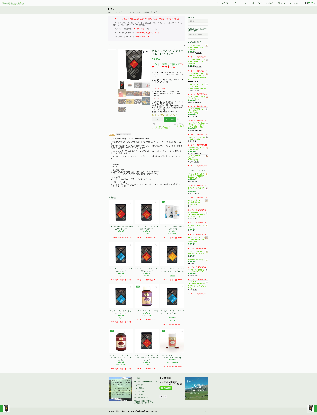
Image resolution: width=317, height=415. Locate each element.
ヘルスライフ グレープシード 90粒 (146, 311)
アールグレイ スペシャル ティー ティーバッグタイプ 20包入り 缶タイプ (172, 313)
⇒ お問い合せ (139, 385)
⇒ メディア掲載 (139, 391)
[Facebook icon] (203, 411)
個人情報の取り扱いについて (144, 403)
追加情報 (119, 134)
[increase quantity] (160, 119)
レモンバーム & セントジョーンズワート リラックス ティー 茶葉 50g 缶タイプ (146, 357)
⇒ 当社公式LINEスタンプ (143, 398)
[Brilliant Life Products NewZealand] (13, 3)
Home (110, 12)
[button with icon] (161, 396)
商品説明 (112, 134)
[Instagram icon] (205, 411)
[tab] (112, 134)
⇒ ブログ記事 (139, 394)
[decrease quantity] (153, 119)
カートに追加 (169, 119)
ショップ (118, 12)
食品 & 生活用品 (162, 128)
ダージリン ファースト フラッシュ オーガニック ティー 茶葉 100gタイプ (172, 271)
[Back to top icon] (309, 411)
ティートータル (166, 126)
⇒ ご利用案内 (139, 388)
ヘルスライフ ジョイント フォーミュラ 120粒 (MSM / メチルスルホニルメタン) (121, 357)
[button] (147, 52)
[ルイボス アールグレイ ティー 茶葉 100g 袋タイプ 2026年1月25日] (312, 408)
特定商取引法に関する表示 (143, 401)
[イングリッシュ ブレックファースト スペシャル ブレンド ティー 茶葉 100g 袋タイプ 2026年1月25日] (4, 408)
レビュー (127, 134)
